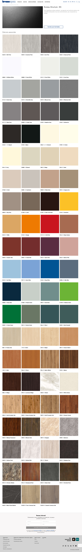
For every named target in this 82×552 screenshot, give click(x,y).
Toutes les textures (53, 27)
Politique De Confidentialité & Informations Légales (23, 537)
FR (72, 1)
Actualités (44, 537)
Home (4, 4)
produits (19, 2)
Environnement (5, 543)
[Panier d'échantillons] (79, 1)
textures (7, 4)
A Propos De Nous (6, 539)
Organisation (5, 537)
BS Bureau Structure (13, 4)
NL (74, 1)
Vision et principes (6, 541)
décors (25, 2)
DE (70, 1)
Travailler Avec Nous (6, 545)
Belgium (65, 1)
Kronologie (5, 547)
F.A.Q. (36, 539)
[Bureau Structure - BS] (22, 17)
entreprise (47, 2)
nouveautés (40, 2)
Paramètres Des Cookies (18, 541)
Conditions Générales (17, 539)
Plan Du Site (37, 543)
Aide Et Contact (37, 537)
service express (32, 2)
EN (68, 1)
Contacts (36, 541)
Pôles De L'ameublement (7, 548)
